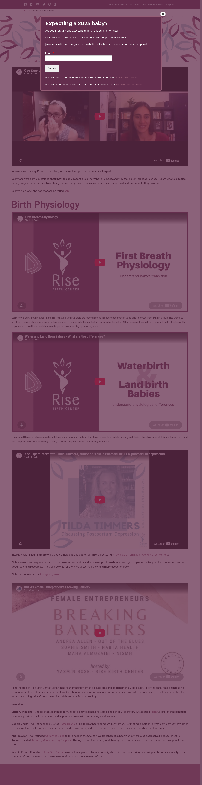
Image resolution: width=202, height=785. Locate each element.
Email (49, 53)
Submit (52, 68)
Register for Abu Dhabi (129, 84)
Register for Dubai (126, 77)
